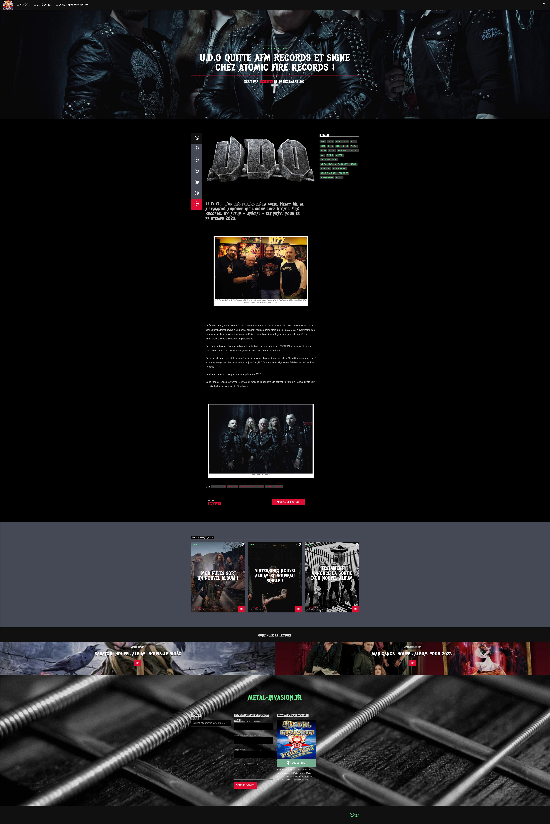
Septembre (339, 169)
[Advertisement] (339, 232)
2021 (264, 48)
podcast (325, 169)
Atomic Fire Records (251, 487)
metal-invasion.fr (275, 698)
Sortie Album (328, 173)
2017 (323, 142)
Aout (323, 151)
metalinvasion (329, 160)
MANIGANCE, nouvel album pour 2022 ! (413, 654)
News (285, 48)
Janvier (342, 151)
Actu (222, 487)
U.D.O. (278, 487)
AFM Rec (232, 487)
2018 (330, 142)
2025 (345, 146)
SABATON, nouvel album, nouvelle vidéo (138, 654)
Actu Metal (44, 4)
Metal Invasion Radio (73, 4)
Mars (330, 155)
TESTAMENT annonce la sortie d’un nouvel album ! (332, 575)
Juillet (353, 151)
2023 (330, 146)
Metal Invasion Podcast (334, 164)
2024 (338, 146)
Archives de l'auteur (288, 502)
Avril (332, 151)
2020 (345, 142)
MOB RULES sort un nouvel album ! (218, 575)
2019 (338, 142)
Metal (269, 487)
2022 (323, 146)
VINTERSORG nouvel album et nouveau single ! (275, 575)
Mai (322, 155)
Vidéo (339, 178)
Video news (327, 178)
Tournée (343, 173)
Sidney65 (266, 82)
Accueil (25, 4)
